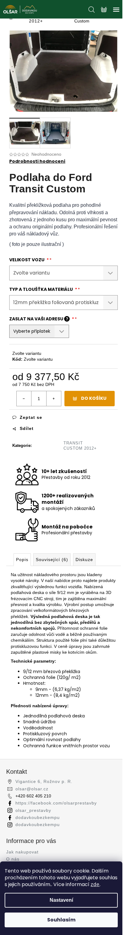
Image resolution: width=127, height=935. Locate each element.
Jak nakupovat (22, 851)
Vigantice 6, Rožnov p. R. (43, 781)
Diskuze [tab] (84, 559)
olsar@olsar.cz (31, 788)
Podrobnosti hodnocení (37, 161)
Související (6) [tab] (52, 559)
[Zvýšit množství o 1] (53, 398)
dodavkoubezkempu (37, 817)
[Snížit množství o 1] (24, 398)
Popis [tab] (22, 559)
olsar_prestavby (33, 810)
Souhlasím (61, 919)
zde (95, 884)
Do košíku (93, 398)
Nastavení (61, 900)
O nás (12, 859)
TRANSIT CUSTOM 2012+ (80, 446)
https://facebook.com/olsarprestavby (56, 803)
